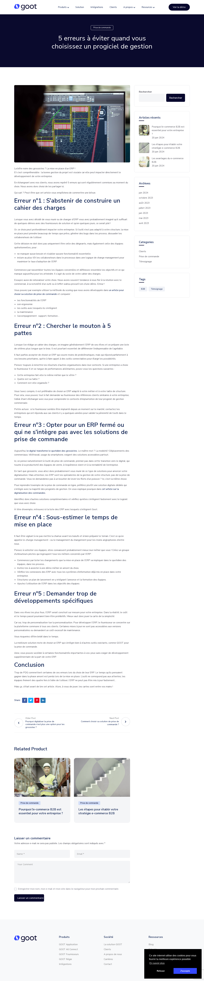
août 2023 (144, 202)
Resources (147, 7)
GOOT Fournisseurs (69, 954)
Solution (79, 7)
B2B (143, 289)
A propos (128, 7)
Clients (113, 7)
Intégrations (97, 7)
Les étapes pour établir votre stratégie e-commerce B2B (98, 811)
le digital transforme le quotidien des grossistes (52, 451)
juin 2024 (143, 192)
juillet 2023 (145, 207)
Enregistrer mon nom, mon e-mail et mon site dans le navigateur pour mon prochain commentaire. (68, 889)
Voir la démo (179, 7)
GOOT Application (68, 944)
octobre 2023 (146, 197)
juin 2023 (143, 213)
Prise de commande (102, 27)
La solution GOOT (113, 944)
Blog (151, 944)
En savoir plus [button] (157, 963)
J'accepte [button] (185, 971)
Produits (62, 7)
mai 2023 (143, 218)
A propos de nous (113, 954)
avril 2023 (144, 223)
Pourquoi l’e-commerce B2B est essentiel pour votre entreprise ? (41, 811)
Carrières (108, 959)
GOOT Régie (65, 959)
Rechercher (145, 91)
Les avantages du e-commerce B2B (168, 160)
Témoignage (145, 261)
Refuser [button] (161, 971)
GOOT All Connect (68, 949)
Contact (108, 964)
